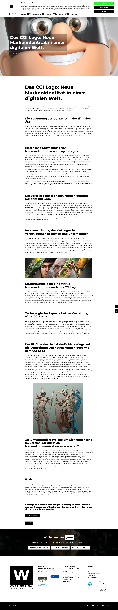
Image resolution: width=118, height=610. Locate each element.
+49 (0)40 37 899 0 (61, 548)
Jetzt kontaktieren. (33, 516)
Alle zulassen (104, 3)
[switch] (42, 14)
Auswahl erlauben (104, 7)
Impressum (85, 9)
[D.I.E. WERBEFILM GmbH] (21, 577)
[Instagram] (98, 606)
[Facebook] (103, 606)
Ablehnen (104, 11)
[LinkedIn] (108, 606)
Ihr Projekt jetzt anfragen (39, 548)
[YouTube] (93, 605)
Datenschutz (74, 9)
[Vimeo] (88, 606)
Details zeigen (75, 14)
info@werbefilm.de (81, 548)
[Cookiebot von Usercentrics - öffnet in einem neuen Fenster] (12, 14)
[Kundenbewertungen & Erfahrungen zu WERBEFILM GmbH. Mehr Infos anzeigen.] (42, 580)
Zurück (29, 523)
